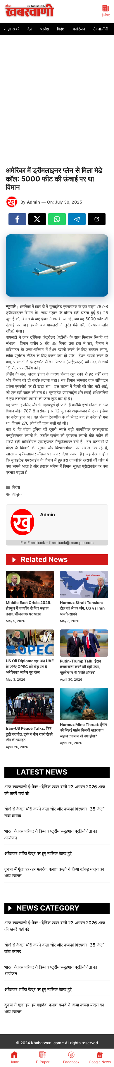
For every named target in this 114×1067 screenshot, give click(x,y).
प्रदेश (44, 28)
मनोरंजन (79, 28)
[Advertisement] (57, 95)
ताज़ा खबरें (11, 28)
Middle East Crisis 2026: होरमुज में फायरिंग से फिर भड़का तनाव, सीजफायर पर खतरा (28, 608)
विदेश (61, 28)
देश (29, 28)
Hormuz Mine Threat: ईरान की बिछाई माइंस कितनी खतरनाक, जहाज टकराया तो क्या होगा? (83, 730)
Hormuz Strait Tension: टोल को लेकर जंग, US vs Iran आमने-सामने (82, 608)
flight (17, 494)
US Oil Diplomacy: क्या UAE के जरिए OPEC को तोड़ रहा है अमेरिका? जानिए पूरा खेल (30, 666)
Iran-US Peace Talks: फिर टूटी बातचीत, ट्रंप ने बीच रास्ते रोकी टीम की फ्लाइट (29, 734)
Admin (33, 201)
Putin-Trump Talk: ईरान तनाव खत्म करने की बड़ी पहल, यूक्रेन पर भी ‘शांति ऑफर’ (80, 667)
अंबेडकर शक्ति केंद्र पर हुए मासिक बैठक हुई (38, 853)
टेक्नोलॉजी (100, 28)
